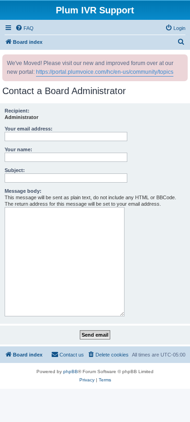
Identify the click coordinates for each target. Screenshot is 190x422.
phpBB (70, 371)
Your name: (18, 149)
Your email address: (29, 128)
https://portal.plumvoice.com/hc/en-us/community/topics (104, 72)
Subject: (15, 170)
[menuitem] (24, 28)
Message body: (23, 191)
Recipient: (17, 110)
